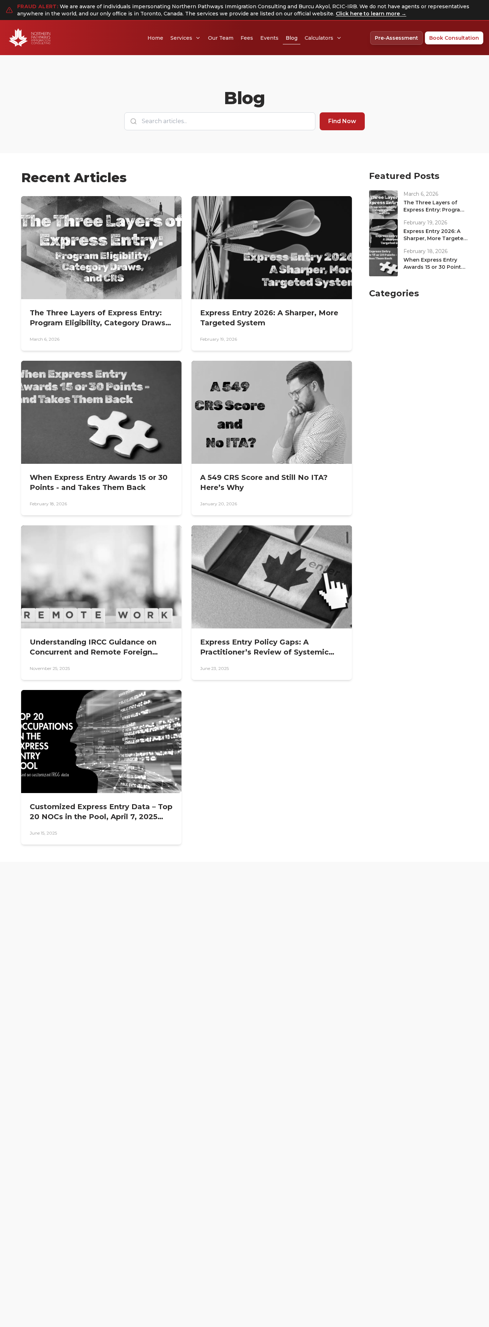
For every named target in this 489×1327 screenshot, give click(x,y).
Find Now (342, 121)
